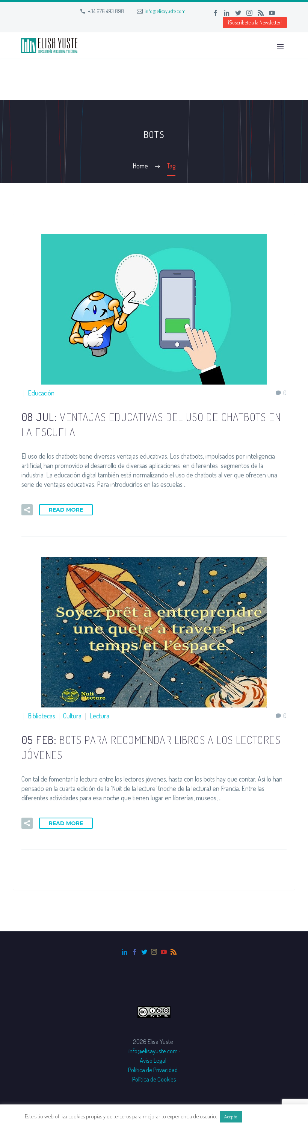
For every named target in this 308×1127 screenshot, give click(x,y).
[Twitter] (238, 13)
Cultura (72, 716)
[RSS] (260, 13)
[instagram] (154, 952)
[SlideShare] (283, 13)
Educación (41, 393)
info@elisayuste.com (165, 11)
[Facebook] (215, 13)
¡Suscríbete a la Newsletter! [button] (255, 22)
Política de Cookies (154, 1079)
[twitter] (144, 952)
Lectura (99, 716)
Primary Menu (280, 46)
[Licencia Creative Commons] (154, 1011)
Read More (66, 509)
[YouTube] (272, 13)
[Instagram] (249, 13)
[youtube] (164, 952)
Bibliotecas (41, 716)
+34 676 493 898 (106, 11)
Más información (263, 1116)
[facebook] (134, 952)
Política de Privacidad (153, 1070)
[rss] (174, 952)
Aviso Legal (153, 1060)
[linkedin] (125, 952)
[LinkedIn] (227, 13)
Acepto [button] (230, 1116)
